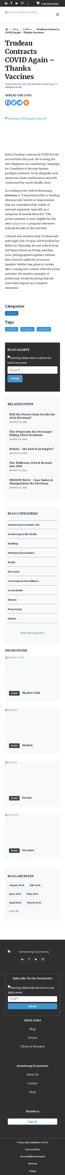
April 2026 (15, 902)
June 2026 (15, 893)
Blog (15, 29)
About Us (32, 1074)
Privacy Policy (32, 1149)
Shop (32, 1092)
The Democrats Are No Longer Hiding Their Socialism (30, 433)
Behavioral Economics (21, 552)
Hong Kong (15, 609)
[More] (26, 103)
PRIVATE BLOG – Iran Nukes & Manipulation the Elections (31, 481)
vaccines (44, 329)
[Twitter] (14, 103)
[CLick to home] (8, 29)
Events (32, 1037)
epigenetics (20, 223)
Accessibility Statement (32, 1156)
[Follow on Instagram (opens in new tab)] (22, 3)
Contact (33, 1083)
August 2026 (16, 885)
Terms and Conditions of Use (32, 1142)
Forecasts (14, 571)
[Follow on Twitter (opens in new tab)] (16, 3)
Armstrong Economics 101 (23, 524)
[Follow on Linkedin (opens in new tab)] (6, 3)
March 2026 (34, 902)
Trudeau (27, 329)
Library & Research (32, 1046)
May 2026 (32, 893)
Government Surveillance (23, 581)
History (12, 599)
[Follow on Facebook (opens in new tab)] (11, 3)
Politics (27, 29)
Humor (12, 618)
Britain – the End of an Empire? (31, 449)
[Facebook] (8, 103)
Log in (32, 1121)
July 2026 (35, 885)
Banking (13, 543)
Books (11, 562)
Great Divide (15, 590)
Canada (11, 329)
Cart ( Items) (49, 3)
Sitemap (32, 1163)
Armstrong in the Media (22, 534)
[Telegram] (19, 103)
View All (13, 911)
